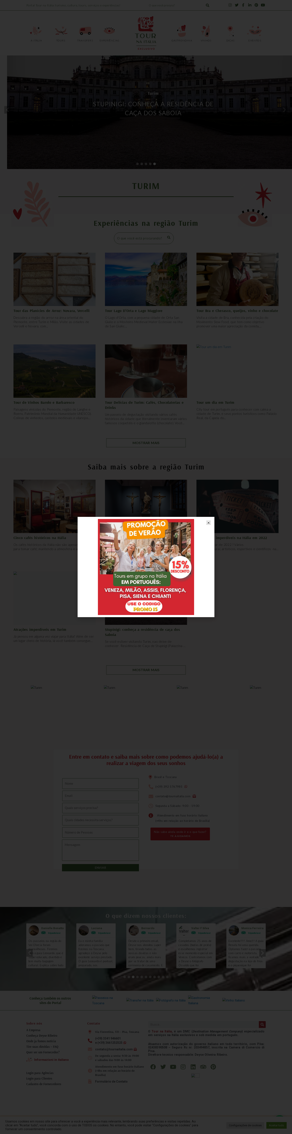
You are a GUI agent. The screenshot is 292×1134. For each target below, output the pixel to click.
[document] (146, 567)
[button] (208, 522)
